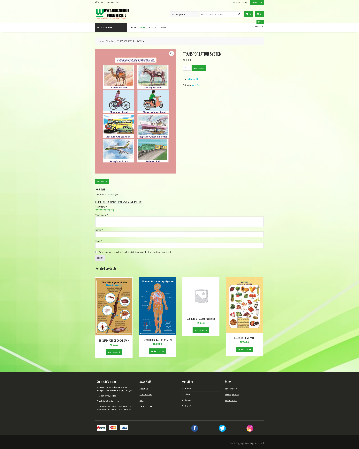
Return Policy (231, 400)
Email (98, 241)
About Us (144, 388)
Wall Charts (197, 85)
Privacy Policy (231, 388)
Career (152, 27)
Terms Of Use (146, 406)
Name (99, 230)
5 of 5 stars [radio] (112, 210)
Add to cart (199, 68)
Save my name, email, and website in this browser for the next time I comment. (135, 252)
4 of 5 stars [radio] (109, 210)
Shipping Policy (232, 394)
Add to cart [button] (113, 352)
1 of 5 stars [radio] (97, 210)
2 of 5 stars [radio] (101, 210)
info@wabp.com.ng (112, 401)
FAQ (141, 400)
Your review (101, 215)
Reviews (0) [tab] (102, 181)
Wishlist (236, 2)
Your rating (101, 206)
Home (133, 27)
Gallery (164, 27)
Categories (106, 27)
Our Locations (146, 394)
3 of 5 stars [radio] (105, 210)
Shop (142, 27)
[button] (171, 53)
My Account (257, 2)
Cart (245, 2)
